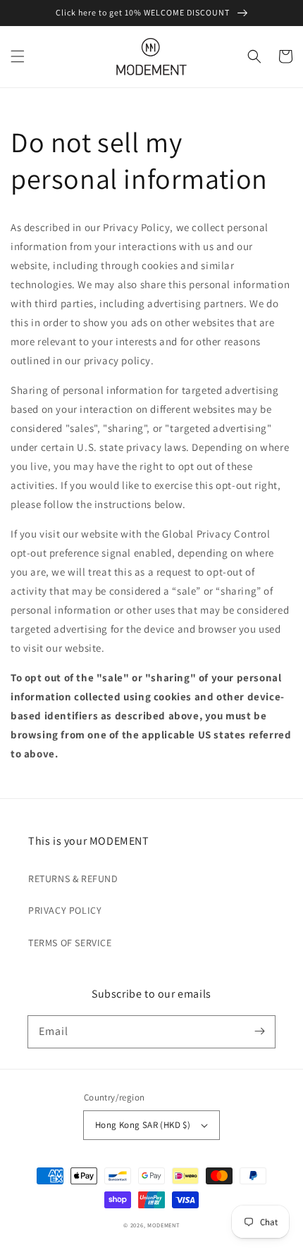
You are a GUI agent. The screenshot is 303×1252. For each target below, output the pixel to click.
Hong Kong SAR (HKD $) (142, 1125)
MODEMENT (163, 1225)
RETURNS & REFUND (73, 878)
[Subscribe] (259, 1031)
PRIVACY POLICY (64, 910)
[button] (17, 56)
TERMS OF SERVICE (70, 942)
